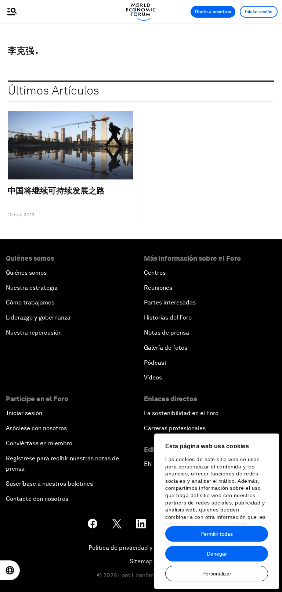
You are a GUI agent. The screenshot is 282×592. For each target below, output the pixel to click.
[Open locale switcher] (9, 570)
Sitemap (141, 561)
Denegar (217, 554)
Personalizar (216, 574)
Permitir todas (216, 534)
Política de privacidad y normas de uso (141, 547)
